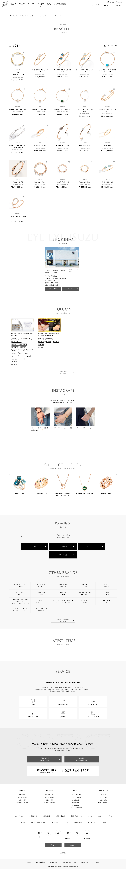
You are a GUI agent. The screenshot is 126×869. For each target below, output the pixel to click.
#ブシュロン (22, 350)
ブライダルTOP (76, 794)
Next (116, 475)
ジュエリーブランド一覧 (27, 16)
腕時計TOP (22, 794)
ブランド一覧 (54, 822)
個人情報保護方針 (40, 862)
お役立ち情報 (33, 816)
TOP (10, 16)
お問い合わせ (118, 5)
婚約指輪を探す (76, 802)
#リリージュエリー (16, 359)
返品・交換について (76, 816)
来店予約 (106, 5)
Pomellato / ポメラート (40, 16)
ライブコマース (92, 822)
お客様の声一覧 (78, 822)
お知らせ (100, 816)
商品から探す (22, 800)
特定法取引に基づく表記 (69, 862)
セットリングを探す (76, 807)
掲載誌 (104, 822)
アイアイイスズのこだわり (60, 4)
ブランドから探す (22, 797)
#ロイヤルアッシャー (16, 362)
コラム (90, 816)
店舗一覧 (49, 4)
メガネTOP (103, 794)
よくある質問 (46, 816)
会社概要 (29, 862)
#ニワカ (14, 350)
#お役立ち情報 (49, 338)
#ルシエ (25, 359)
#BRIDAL (14, 338)
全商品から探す (76, 800)
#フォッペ (48, 341)
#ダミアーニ (23, 347)
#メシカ (14, 353)
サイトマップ (95, 862)
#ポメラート (30, 350)
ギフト (110, 816)
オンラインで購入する (22, 802)
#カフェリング (15, 347)
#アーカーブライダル (16, 341)
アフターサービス (18, 816)
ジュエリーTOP (16, 16)
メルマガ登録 (84, 862)
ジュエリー (22, 4)
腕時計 (13, 4)
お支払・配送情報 (60, 816)
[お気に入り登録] (24, 52)
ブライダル (31, 4)
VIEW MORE (70, 270)
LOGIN (120, 2)
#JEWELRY (21, 338)
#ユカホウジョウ (23, 353)
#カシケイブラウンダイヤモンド (19, 344)
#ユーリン (14, 356)
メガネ (40, 4)
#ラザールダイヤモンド (24, 356)
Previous (9, 475)
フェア (66, 822)
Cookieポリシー (54, 862)
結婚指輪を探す (76, 805)
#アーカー (28, 338)
